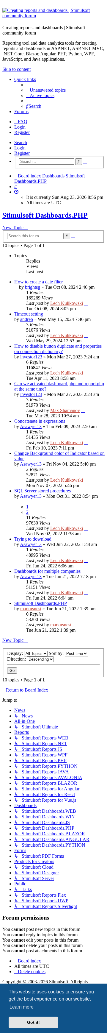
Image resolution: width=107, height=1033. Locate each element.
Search (20, 142)
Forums (21, 111)
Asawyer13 (31, 426)
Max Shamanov (65, 410)
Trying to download (32, 539)
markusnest (30, 608)
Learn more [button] (22, 1006)
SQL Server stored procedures (42, 490)
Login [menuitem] (20, 126)
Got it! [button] (33, 1022)
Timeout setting (28, 313)
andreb (26, 319)
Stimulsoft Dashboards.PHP (45, 215)
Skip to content (16, 69)
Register (22, 153)
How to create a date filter (38, 281)
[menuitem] (46, 90)
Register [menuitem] (22, 132)
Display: (15, 653)
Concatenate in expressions (39, 421)
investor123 (31, 356)
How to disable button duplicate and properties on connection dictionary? (58, 349)
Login (20, 147)
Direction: (17, 658)
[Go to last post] (86, 303)
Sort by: (57, 653)
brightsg (32, 287)
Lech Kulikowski (66, 303)
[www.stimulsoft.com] (53, 14)
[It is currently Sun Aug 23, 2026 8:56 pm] (16, 191)
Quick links (25, 79)
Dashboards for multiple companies (47, 571)
